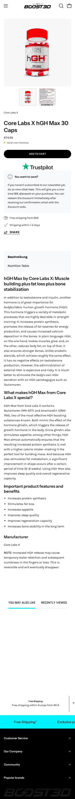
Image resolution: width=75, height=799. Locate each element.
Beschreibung (17, 257)
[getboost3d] (37, 5)
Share (15, 232)
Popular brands (14, 777)
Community (12, 764)
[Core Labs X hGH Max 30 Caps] (28, 97)
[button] (60, 6)
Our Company (13, 751)
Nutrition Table (18, 266)
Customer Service (16, 738)
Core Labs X (11, 112)
